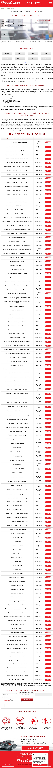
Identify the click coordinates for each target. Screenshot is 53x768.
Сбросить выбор (36, 41)
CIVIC (6, 58)
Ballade (20, 53)
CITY (46, 53)
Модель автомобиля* (6, 25)
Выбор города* (38, 22)
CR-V (33, 58)
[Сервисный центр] (43, 695)
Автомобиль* (21, 29)
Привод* (20, 21)
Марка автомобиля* (5, 21)
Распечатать (50, 41)
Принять (40, 764)
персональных (7, 700)
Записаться (48, 142)
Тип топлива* (4, 29)
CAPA (32, 53)
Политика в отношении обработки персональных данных (39, 762)
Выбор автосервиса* (40, 27)
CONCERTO (20, 58)
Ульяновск (27, 11)
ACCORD (7, 53)
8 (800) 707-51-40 (33, 2)
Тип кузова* (3, 34)
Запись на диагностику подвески (35, 748)
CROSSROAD (45, 58)
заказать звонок (8, 764)
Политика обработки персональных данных (26, 764)
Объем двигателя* (22, 25)
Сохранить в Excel (20, 41)
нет (41, 11)
